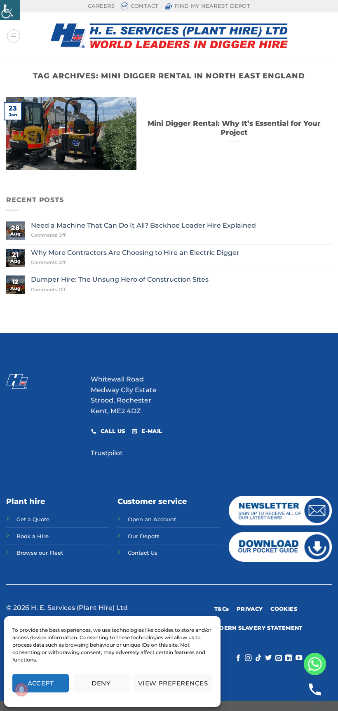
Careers (101, 6)
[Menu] (13, 35)
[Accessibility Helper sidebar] (10, 10)
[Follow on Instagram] (248, 658)
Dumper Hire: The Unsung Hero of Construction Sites (120, 279)
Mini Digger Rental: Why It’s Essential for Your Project (234, 128)
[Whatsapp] (315, 664)
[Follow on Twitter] (268, 658)
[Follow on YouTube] (298, 658)
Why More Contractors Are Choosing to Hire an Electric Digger (135, 253)
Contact (145, 6)
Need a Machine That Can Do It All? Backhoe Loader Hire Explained (143, 225)
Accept (41, 683)
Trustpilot (107, 453)
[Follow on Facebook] (238, 658)
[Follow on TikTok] (258, 658)
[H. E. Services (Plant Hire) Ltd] (169, 36)
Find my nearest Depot (212, 6)
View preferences (173, 683)
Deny (101, 683)
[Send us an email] (278, 658)
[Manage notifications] (21, 689)
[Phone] (315, 689)
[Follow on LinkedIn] (288, 658)
